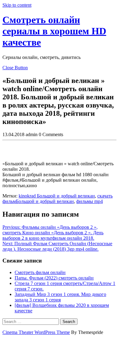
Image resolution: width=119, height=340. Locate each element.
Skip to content (16, 5)
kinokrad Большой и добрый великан (57, 195)
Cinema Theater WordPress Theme (36, 332)
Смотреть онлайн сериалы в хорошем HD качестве (54, 31)
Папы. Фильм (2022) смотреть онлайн (54, 277)
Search (69, 321)
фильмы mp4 (89, 201)
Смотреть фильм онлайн (40, 272)
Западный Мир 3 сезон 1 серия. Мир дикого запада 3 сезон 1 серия (60, 297)
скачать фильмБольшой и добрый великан (57, 198)
